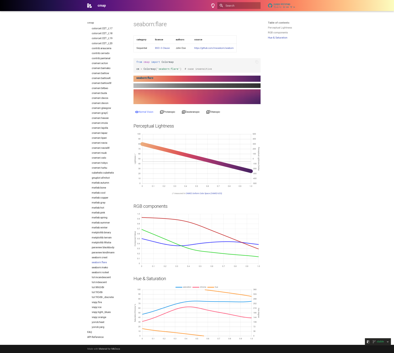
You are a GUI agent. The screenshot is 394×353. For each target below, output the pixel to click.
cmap (90, 22)
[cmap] (89, 5)
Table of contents (278, 22)
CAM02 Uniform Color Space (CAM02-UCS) (204, 193)
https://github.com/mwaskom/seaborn (214, 48)
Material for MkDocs (109, 348)
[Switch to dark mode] (213, 5)
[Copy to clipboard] (257, 62)
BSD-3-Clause (162, 48)
